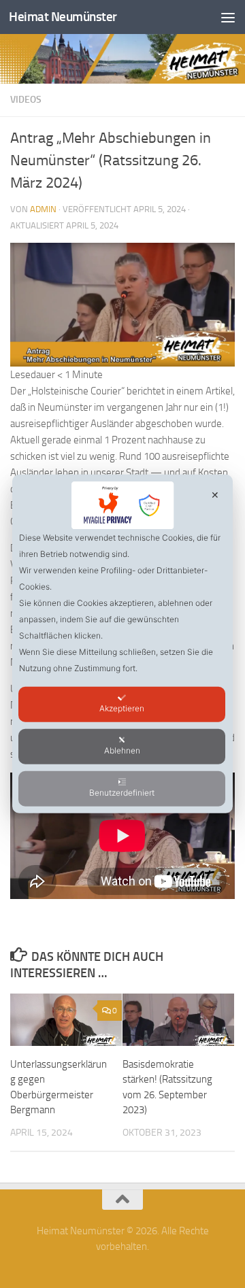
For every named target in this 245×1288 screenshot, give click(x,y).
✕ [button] (215, 495)
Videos (26, 99)
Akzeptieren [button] (121, 708)
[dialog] (122, 644)
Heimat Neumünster (63, 16)
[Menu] (228, 17)
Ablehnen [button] (122, 750)
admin (43, 209)
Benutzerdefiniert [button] (121, 792)
